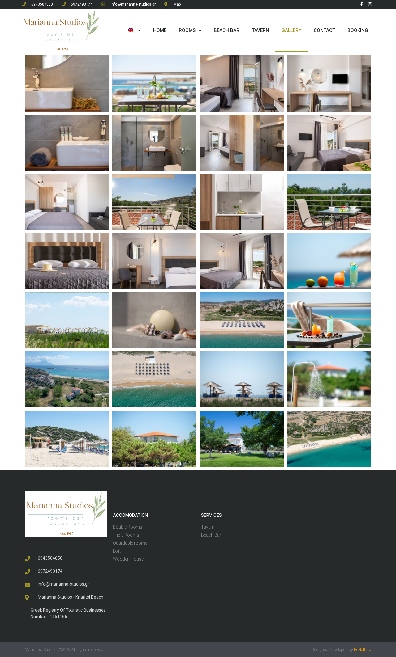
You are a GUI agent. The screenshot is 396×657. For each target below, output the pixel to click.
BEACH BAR (226, 30)
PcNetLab (362, 649)
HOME (159, 30)
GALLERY (291, 30)
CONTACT (324, 30)
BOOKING (357, 30)
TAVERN (260, 30)
